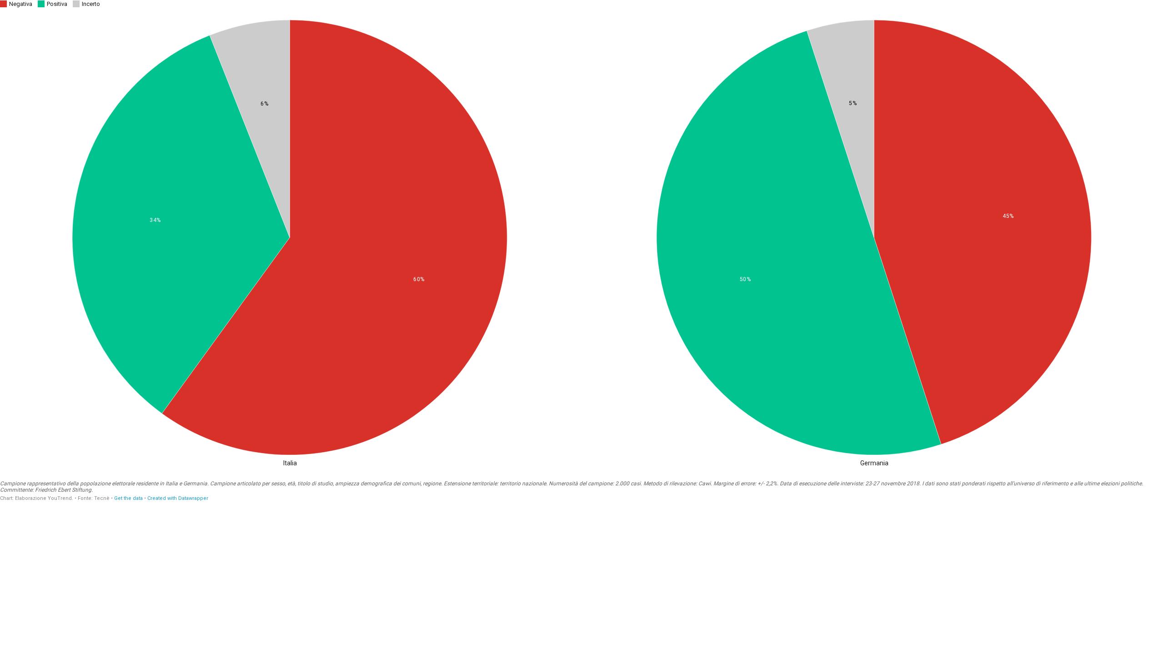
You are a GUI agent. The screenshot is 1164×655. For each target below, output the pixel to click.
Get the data (128, 498)
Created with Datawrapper (177, 498)
